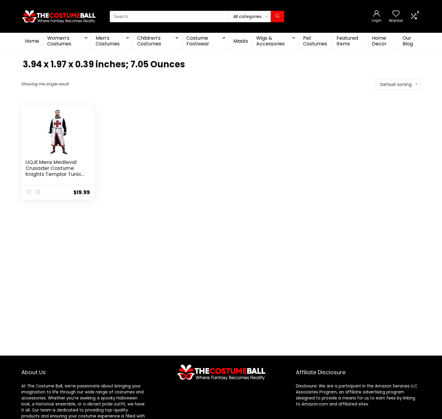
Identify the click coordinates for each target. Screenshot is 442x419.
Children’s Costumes (149, 41)
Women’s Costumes (59, 41)
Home (32, 41)
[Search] (277, 16)
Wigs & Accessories (270, 41)
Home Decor (379, 41)
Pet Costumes (315, 41)
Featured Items (347, 41)
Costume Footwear (197, 41)
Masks (240, 41)
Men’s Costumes (108, 41)
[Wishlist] (396, 14)
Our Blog (408, 41)
